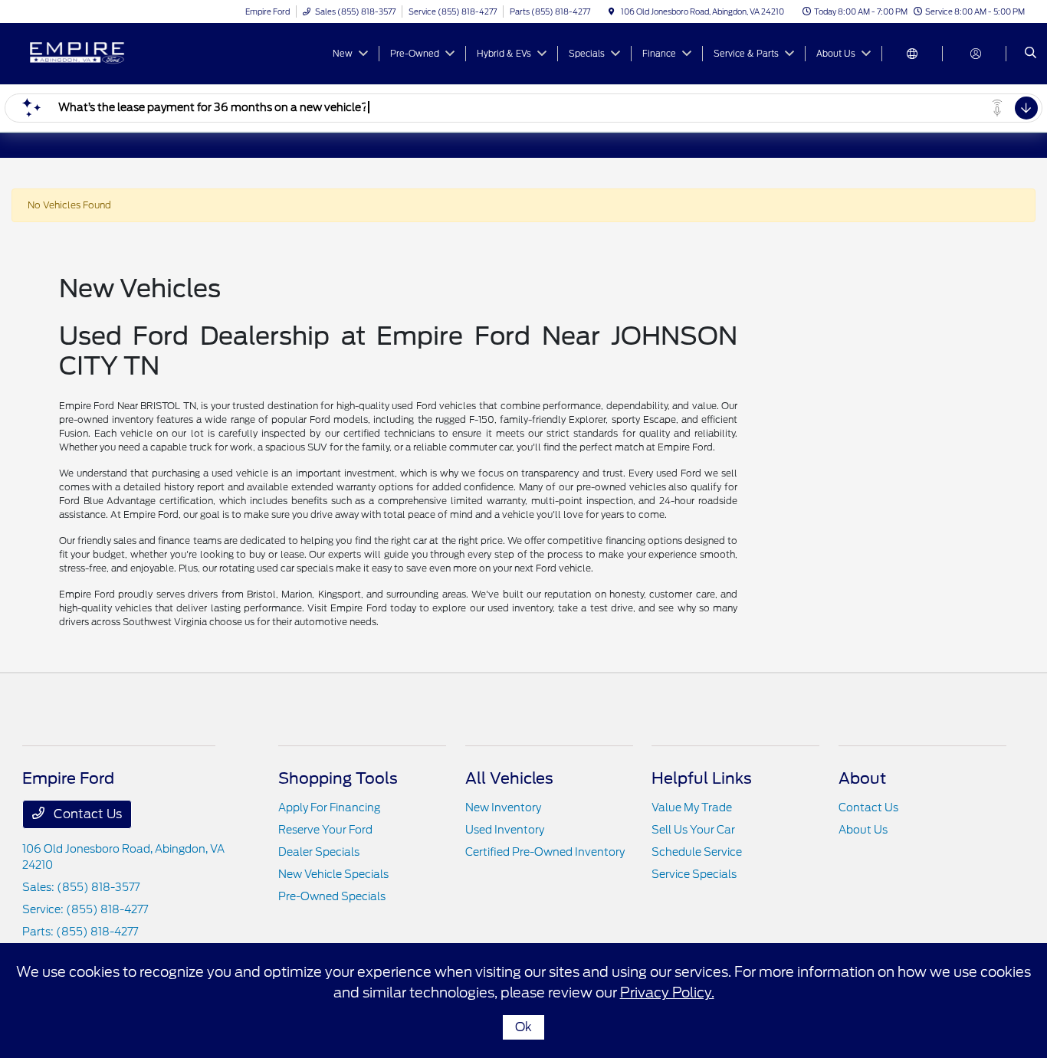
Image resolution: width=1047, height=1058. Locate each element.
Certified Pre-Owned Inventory (545, 852)
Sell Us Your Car (693, 830)
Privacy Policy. (667, 992)
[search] (1030, 53)
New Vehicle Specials (333, 874)
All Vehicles (509, 778)
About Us (863, 830)
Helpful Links (702, 778)
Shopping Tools (338, 778)
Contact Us (86, 814)
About (862, 778)
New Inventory (503, 807)
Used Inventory (504, 830)
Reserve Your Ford (325, 830)
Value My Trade (692, 807)
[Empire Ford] (91, 52)
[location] (612, 11)
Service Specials (694, 874)
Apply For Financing (329, 807)
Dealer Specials (318, 852)
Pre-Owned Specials (332, 896)
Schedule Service (697, 852)
